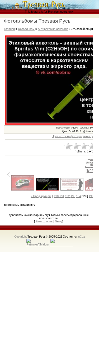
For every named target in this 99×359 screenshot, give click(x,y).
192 (67, 196)
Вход (58, 221)
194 (78, 196)
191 (61, 196)
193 (72, 196)
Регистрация (44, 221)
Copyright (20, 236)
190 (56, 196)
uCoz (81, 236)
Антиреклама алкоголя (53, 28)
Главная (9, 28)
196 (91, 196)
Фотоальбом (26, 28)
